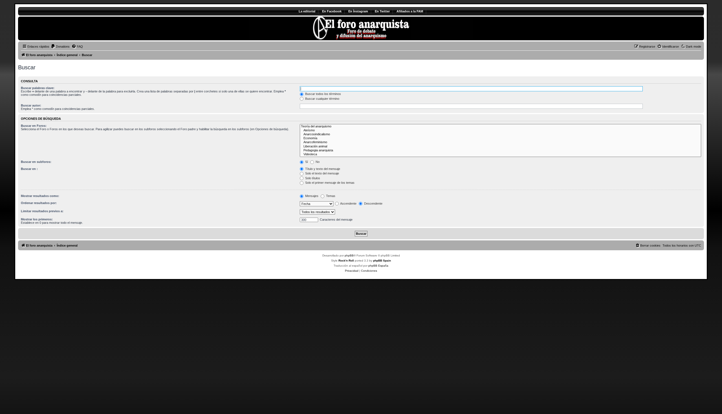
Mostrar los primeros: (37, 219)
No (317, 161)
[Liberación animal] (500, 147)
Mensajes (311, 196)
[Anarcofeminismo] (500, 142)
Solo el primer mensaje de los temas (329, 182)
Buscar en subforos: (36, 161)
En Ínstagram (358, 11)
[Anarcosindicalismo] (500, 134)
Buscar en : (29, 169)
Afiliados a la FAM (410, 11)
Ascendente (348, 203)
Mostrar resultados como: (40, 196)
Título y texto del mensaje (322, 169)
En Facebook (332, 11)
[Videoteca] (500, 154)
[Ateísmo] (500, 130)
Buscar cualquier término (321, 98)
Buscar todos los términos (322, 94)
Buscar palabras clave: (37, 88)
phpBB (349, 255)
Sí (306, 161)
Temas (330, 196)
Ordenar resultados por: (39, 203)
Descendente (372, 203)
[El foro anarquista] (65, 28)
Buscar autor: (31, 105)
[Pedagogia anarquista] (500, 150)
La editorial (307, 11)
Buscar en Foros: (34, 125)
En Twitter (382, 11)
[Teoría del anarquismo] (500, 127)
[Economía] (500, 138)
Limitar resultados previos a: (42, 211)
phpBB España (378, 265)
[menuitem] (60, 46)
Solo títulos (312, 178)
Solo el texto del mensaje (321, 173)
